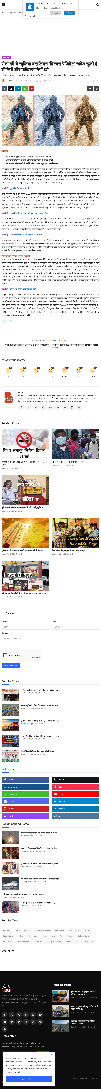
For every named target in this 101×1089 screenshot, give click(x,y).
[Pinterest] (19, 1022)
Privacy (94, 1078)
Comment (6, 633)
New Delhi (39, 941)
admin (21, 392)
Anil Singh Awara (26, 882)
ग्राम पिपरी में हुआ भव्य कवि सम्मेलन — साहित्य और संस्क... (39, 848)
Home (4, 12)
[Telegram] (12, 1022)
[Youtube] (40, 1015)
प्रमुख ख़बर (12, 12)
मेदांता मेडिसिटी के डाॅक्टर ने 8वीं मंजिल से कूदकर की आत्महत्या (27, 345)
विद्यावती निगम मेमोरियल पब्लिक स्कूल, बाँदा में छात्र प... (38, 751)
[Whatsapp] (33, 1015)
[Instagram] (19, 1015)
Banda (86, 930)
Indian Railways (87, 941)
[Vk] (40, 1022)
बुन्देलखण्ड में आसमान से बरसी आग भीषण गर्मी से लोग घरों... (24, 550)
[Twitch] (33, 1022)
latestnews (59, 930)
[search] (97, 5)
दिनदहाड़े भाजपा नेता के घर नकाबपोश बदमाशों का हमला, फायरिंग (24, 894)
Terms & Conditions (79, 1078)
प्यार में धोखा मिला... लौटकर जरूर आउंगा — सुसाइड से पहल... (40, 879)
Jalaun (70, 936)
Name (4, 622)
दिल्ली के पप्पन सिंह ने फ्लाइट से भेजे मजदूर (68, 461)
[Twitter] (12, 1015)
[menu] (3, 5)
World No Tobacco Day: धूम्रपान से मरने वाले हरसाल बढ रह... (24, 463)
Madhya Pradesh (24, 941)
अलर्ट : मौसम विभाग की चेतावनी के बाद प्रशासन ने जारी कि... (40, 736)
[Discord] (5, 1022)
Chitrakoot (7, 930)
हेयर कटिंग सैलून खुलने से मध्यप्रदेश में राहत (68, 550)
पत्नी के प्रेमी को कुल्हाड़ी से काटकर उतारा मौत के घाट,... (38, 903)
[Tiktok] (26, 1015)
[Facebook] (5, 1015)
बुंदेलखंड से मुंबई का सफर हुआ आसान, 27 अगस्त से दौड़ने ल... (41, 721)
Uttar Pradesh (73, 930)
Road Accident (71, 941)
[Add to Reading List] (96, 88)
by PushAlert (31, 16)
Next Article (57, 340)
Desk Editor (25, 693)
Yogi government (54, 941)
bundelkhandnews (43, 930)
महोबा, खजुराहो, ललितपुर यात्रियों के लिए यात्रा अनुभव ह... (85, 1007)
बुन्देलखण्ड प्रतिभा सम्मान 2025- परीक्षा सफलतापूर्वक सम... (40, 863)
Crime (43, 936)
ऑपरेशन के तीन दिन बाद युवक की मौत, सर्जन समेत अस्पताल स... (41, 690)
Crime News (8, 941)
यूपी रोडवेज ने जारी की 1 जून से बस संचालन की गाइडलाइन (24, 593)
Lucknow (21, 936)
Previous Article (42, 340)
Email (54, 622)
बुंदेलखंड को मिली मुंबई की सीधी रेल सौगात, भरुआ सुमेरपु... (83, 993)
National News (83, 936)
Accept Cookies (29, 1079)
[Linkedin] (26, 1022)
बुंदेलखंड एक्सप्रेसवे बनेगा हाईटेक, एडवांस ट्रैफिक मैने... (83, 1022)
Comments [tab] (11, 613)
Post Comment (10, 665)
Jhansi (53, 936)
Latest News (8, 936)
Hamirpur (33, 936)
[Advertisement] (50, 35)
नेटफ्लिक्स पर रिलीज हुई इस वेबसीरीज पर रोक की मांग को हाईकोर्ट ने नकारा (75, 346)
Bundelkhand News (24, 930)
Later (56, 13)
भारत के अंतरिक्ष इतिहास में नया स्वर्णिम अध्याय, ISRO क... (39, 833)
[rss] (5, 1029)
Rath (62, 936)
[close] (52, 1054)
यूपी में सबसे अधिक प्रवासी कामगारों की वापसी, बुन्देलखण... (24, 507)
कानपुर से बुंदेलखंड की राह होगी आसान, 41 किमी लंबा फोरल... (40, 705)
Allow (70, 13)
